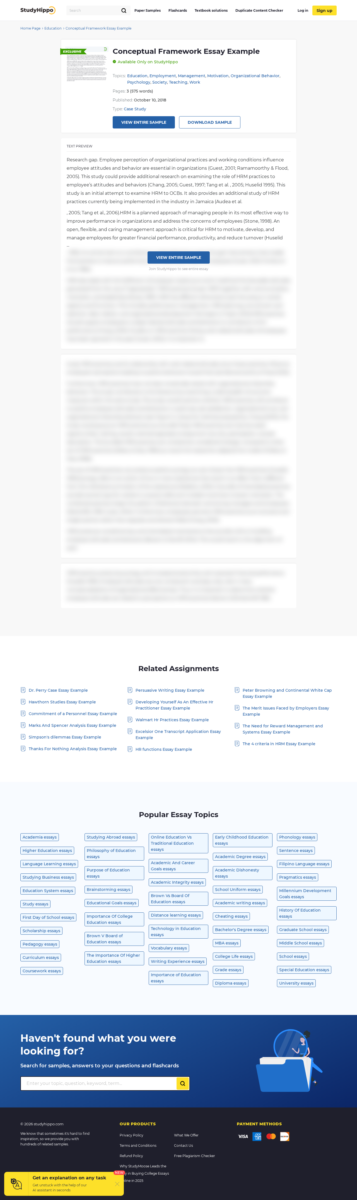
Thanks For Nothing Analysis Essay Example (73, 748)
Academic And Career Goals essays (173, 865)
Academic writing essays (240, 902)
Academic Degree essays (240, 856)
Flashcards (177, 10)
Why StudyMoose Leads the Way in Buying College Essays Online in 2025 (144, 1173)
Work (194, 82)
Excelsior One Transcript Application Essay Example (178, 734)
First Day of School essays (48, 917)
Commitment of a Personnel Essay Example (73, 713)
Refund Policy (131, 1156)
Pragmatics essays (297, 877)
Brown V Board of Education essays (105, 938)
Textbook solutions (211, 10)
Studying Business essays (48, 877)
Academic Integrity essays (177, 882)
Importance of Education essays (176, 977)
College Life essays (234, 956)
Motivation (218, 75)
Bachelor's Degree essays (240, 929)
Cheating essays (231, 916)
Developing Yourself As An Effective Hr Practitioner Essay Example (174, 705)
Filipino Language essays (304, 863)
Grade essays (228, 969)
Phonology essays (297, 837)
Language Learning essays (49, 863)
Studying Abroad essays (111, 837)
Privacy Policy (131, 1135)
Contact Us (183, 1145)
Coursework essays (42, 970)
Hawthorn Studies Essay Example (62, 702)
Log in (303, 10)
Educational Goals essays (111, 902)
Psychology (138, 82)
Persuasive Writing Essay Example (170, 690)
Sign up (324, 10)
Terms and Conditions (138, 1145)
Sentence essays (296, 850)
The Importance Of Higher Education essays (113, 958)
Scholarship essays (41, 930)
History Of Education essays (300, 913)
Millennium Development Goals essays (305, 893)
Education (137, 75)
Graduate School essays (303, 929)
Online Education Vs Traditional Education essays (172, 843)
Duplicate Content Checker (259, 10)
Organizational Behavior (255, 75)
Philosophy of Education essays (111, 853)
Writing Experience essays (177, 961)
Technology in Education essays (176, 931)
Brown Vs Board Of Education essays (170, 898)
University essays (296, 983)
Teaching (178, 82)
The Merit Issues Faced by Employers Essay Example (286, 711)
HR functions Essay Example (164, 749)
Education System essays (48, 890)
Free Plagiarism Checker (194, 1156)
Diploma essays (230, 983)
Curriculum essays (41, 957)
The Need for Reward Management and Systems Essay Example (283, 729)
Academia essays (40, 837)
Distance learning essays (176, 915)
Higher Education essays (47, 850)
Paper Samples (147, 10)
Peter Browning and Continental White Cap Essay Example (287, 693)
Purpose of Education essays (108, 873)
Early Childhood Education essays (242, 840)
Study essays (35, 904)
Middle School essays (300, 943)
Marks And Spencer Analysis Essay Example (72, 725)
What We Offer (186, 1135)
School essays (293, 956)
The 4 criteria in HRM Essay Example (279, 743)
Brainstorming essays (108, 889)
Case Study (135, 108)
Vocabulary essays (169, 948)
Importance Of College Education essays (110, 919)
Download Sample (210, 122)
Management (191, 75)
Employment (162, 75)
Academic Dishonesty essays (237, 873)
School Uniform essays (237, 889)
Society (159, 82)
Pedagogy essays (40, 944)
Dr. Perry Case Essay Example (58, 690)
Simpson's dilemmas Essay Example (65, 737)
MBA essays (226, 943)
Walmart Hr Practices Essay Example (172, 719)
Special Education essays (304, 969)
